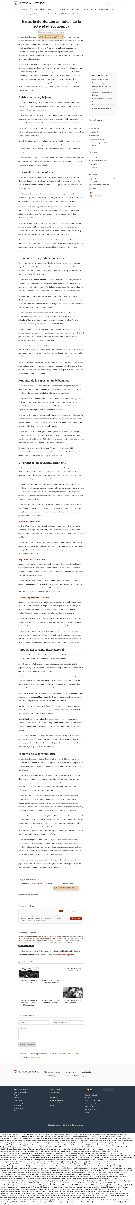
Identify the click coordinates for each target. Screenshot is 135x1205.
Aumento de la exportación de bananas (102, 93)
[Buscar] (121, 3)
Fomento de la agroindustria (101, 108)
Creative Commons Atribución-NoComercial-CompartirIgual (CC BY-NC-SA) (40, 938)
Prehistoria (93, 125)
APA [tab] (61, 911)
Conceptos (74, 9)
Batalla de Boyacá (98, 196)
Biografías (63, 9)
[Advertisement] (103, 41)
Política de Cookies (56, 1103)
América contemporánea (98, 160)
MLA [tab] (66, 911)
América (51, 9)
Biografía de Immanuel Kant (101, 184)
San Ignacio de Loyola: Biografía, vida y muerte (104, 180)
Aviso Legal (53, 1097)
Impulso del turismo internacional (103, 105)
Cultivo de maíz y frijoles (100, 79)
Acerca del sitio (54, 1092)
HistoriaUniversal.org (56, 1089)
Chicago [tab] (72, 911)
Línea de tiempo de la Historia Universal (98, 9)
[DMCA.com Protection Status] (108, 1090)
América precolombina (97, 157)
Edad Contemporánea (97, 139)
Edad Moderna (95, 135)
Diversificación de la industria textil (102, 100)
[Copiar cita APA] (76, 918)
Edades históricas (28, 9)
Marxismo (95, 192)
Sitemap (52, 1105)
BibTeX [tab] (79, 911)
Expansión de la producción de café (102, 87)
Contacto (52, 1095)
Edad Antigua (94, 128)
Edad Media (94, 132)
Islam (94, 188)
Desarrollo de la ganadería (101, 83)
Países (42, 9)
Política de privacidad (56, 1100)
